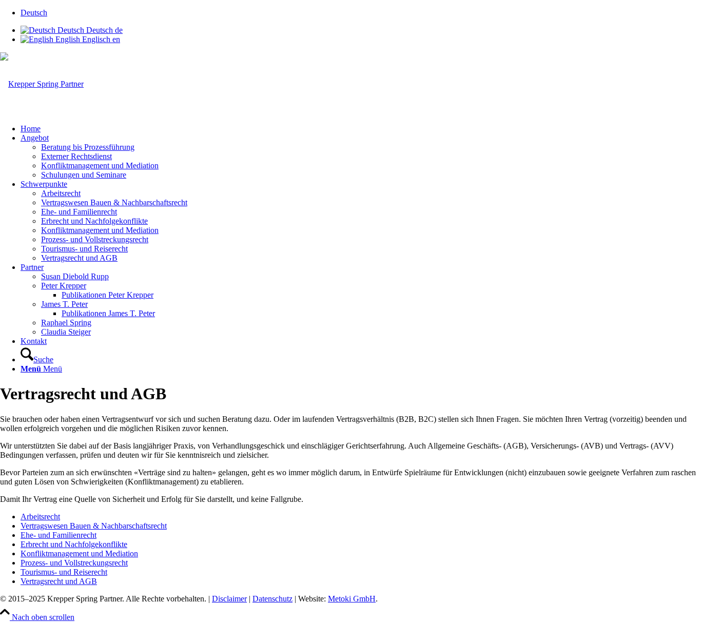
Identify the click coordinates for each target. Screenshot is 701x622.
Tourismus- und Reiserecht (64, 572)
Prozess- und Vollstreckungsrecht (74, 562)
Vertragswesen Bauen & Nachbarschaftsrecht (94, 525)
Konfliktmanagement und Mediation (79, 553)
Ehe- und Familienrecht (58, 535)
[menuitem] (361, 12)
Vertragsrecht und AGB (59, 581)
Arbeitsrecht (40, 516)
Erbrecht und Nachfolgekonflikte (74, 544)
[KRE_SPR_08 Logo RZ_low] (42, 84)
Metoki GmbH (352, 598)
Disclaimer (229, 598)
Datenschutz (272, 598)
